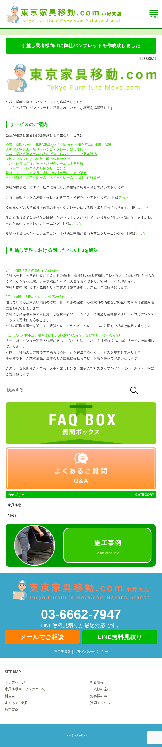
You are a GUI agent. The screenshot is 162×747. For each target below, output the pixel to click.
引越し (13, 516)
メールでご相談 (42, 637)
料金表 (10, 696)
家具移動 (14, 505)
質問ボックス (100, 703)
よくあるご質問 (16, 703)
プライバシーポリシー (91, 651)
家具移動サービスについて (25, 689)
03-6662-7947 (81, 614)
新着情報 (97, 682)
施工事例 (11, 709)
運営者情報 (62, 651)
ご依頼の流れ (100, 689)
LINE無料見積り (120, 637)
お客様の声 (98, 696)
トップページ (15, 682)
